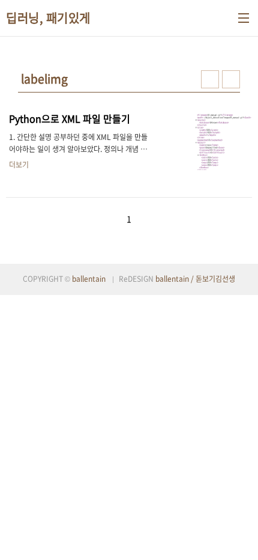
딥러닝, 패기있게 (48, 18)
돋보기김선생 (215, 278)
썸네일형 (210, 79)
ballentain (89, 278)
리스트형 (231, 79)
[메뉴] (243, 18)
